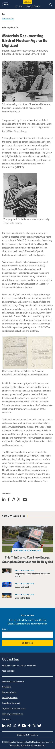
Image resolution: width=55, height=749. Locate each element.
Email (5, 629)
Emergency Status (9, 692)
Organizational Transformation (13, 708)
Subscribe (27, 643)
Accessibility (25, 745)
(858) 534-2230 (8, 671)
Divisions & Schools (26, 735)
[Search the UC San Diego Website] (50, 4)
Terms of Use (14, 745)
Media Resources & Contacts (13, 681)
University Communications (12, 714)
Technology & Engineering (27, 550)
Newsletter (6, 687)
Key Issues (6, 719)
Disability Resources (9, 697)
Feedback (42, 745)
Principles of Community (11, 703)
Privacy (34, 745)
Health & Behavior (24, 570)
